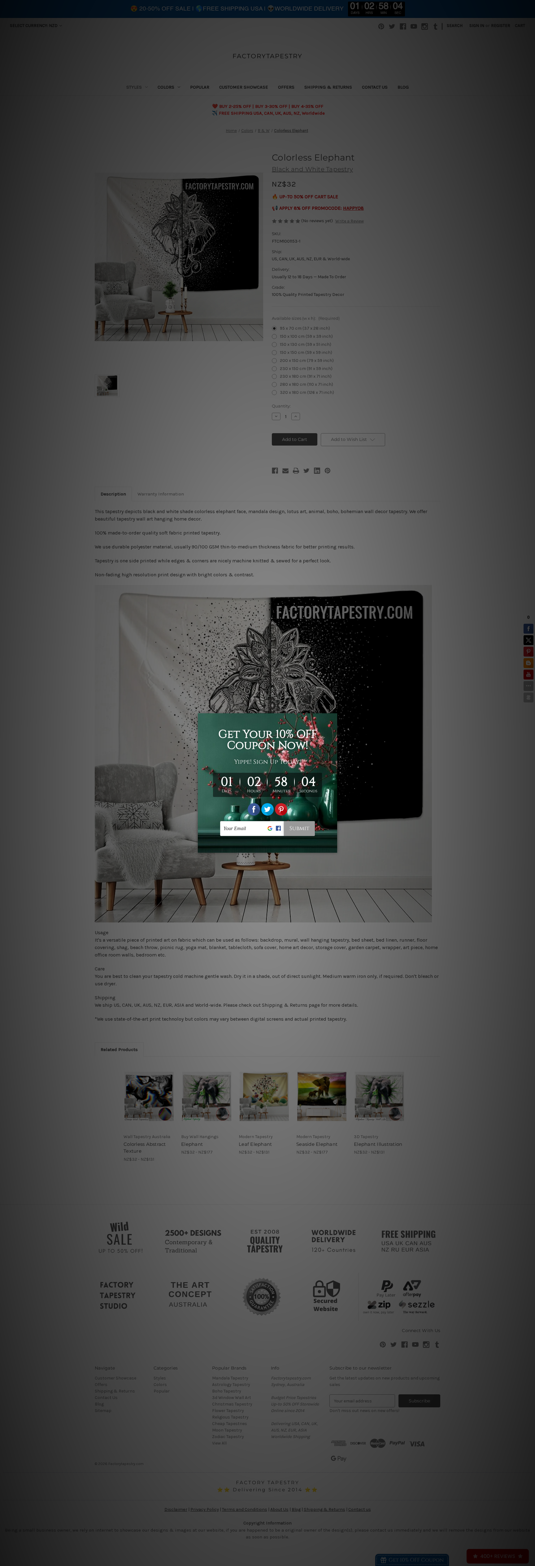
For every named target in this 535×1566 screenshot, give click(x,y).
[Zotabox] (333, 847)
